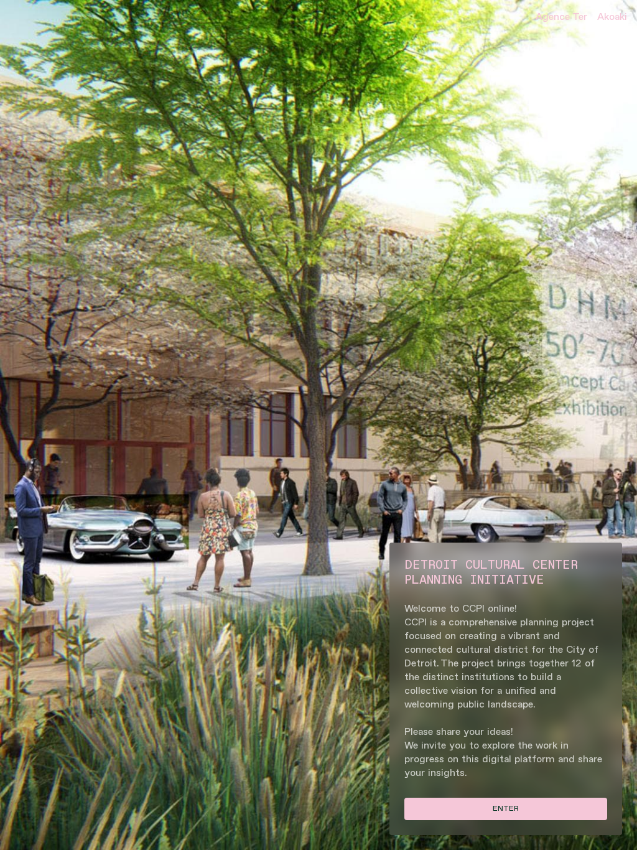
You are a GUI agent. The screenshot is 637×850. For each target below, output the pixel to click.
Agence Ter (561, 17)
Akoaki (612, 17)
